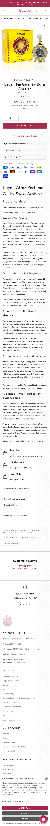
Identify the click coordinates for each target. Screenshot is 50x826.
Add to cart (25, 125)
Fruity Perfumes (28, 538)
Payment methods (10, 676)
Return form (8, 711)
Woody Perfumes (11, 544)
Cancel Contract (9, 702)
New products (8, 765)
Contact (6, 685)
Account (6, 733)
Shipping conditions (11, 680)
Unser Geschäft (9, 751)
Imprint (6, 689)
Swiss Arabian (25, 80)
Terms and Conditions (12, 706)
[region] (25, 593)
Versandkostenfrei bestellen (14, 747)
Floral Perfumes (11, 538)
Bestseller (7, 773)
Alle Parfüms (8, 769)
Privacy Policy (8, 693)
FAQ (4, 715)
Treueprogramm (9, 742)
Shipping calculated (30, 105)
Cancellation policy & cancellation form (19, 698)
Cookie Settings (9, 720)
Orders (5, 738)
